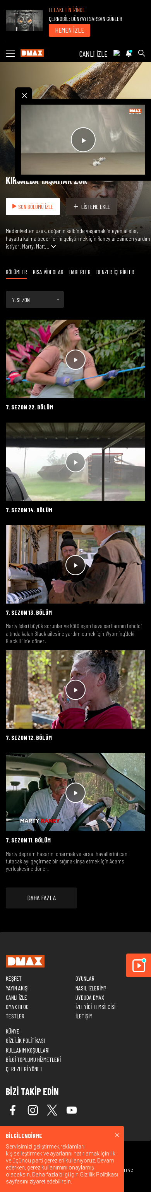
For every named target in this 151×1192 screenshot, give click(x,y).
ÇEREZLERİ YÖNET (24, 1068)
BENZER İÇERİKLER (115, 271)
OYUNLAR (85, 978)
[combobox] (35, 299)
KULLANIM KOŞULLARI (28, 1050)
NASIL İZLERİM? (91, 988)
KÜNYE (12, 1031)
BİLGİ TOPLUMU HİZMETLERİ (33, 1059)
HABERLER (80, 271)
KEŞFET (14, 978)
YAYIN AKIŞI (17, 988)
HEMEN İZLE (69, 30)
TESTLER (15, 1016)
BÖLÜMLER (16, 271)
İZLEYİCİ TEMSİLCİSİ (95, 1006)
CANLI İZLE (93, 53)
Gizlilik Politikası (99, 1174)
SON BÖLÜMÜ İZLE (35, 206)
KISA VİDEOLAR (48, 271)
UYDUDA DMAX (90, 997)
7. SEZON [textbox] (21, 299)
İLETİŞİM (84, 1016)
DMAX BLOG (17, 1006)
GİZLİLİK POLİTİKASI (25, 1040)
